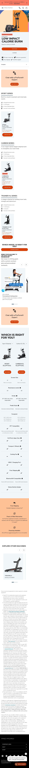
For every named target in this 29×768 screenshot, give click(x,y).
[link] (8, 8)
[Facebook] (2, 756)
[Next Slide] (27, 3)
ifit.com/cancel (12, 641)
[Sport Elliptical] (7, 117)
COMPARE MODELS (14, 249)
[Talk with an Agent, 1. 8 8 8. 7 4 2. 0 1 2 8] (19, 8)
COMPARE (14, 52)
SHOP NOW (14, 48)
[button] (2, 8)
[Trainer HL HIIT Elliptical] (7, 220)
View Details (7, 134)
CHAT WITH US (14, 84)
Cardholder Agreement (10, 705)
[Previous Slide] (2, 3)
